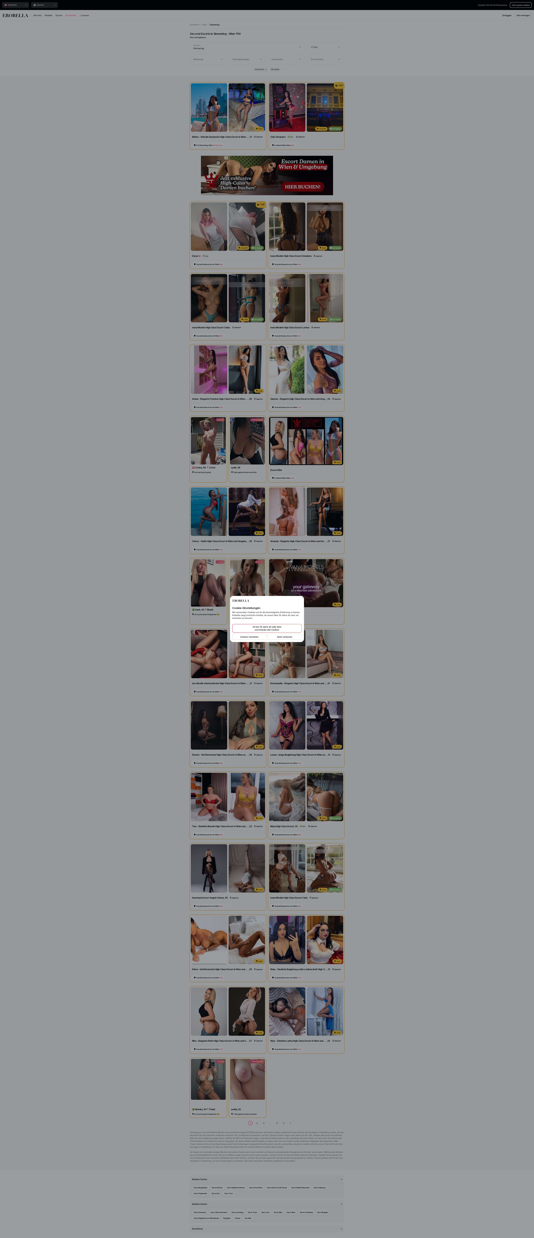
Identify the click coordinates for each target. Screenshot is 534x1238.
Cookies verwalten (249, 637)
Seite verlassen (284, 637)
